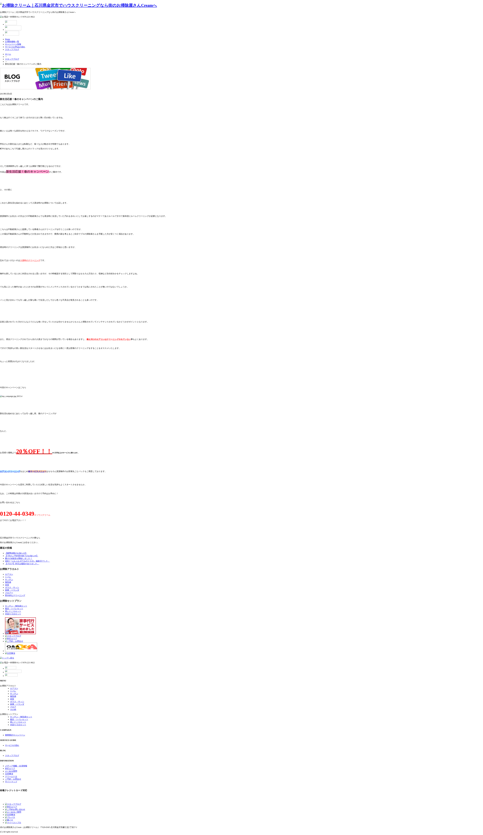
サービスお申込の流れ (15, 47)
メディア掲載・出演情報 (16, 766)
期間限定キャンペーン (15, 735)
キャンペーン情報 (13, 44)
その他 (13, 709)
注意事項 (9, 774)
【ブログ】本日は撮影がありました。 (22, 564)
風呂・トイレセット (14, 609)
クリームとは (11, 776)
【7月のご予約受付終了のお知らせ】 (21, 556)
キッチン (9, 579)
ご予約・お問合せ (13, 779)
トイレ (8, 577)
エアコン (9, 574)
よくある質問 (11, 771)
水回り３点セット (13, 614)
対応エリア (10, 768)
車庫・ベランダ (12, 590)
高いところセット (13, 611)
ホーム (8, 54)
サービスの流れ (12, 745)
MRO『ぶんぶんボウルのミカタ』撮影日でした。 (27, 561)
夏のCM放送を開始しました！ (18, 558)
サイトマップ (11, 782)
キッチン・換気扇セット (16, 606)
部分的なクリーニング (15, 595)
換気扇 (8, 582)
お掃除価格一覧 (12, 42)
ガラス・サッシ (12, 587)
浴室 (7, 585)
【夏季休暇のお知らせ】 (16, 553)
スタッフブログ (12, 49)
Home (7, 39)
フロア (13, 707)
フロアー (9, 593)
